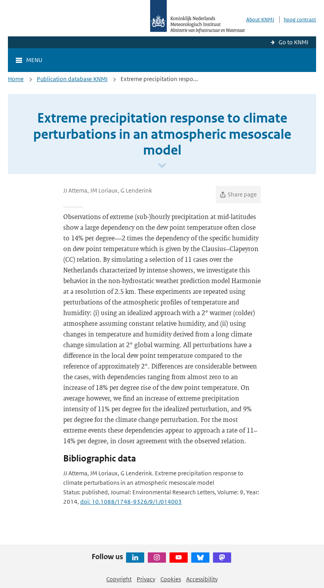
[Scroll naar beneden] (162, 166)
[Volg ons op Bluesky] (200, 557)
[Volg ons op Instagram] (157, 557)
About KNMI (260, 19)
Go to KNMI (293, 42)
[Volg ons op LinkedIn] (135, 557)
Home (16, 79)
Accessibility (202, 579)
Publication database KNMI (72, 79)
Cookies (170, 579)
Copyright (119, 579)
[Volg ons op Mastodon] (222, 557)
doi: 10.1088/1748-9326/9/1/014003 (131, 501)
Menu (34, 60)
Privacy (146, 579)
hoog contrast (300, 19)
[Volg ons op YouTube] (178, 557)
